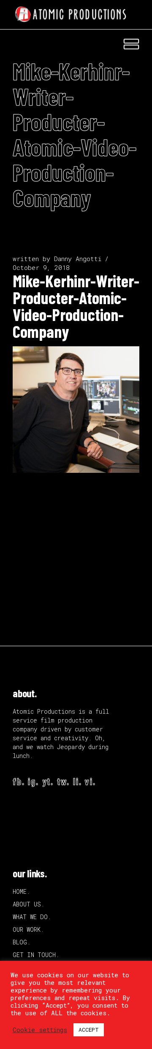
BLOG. (21, 942)
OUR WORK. (28, 929)
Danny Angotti (78, 258)
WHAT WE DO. (32, 917)
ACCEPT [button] (89, 1029)
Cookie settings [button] (40, 1030)
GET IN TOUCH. (36, 955)
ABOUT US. (28, 904)
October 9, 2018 (41, 267)
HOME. (21, 891)
